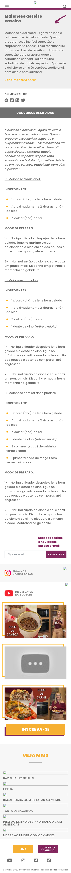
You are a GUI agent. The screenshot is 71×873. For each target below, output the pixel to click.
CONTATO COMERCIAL (48, 849)
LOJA (23, 849)
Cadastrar (56, 554)
